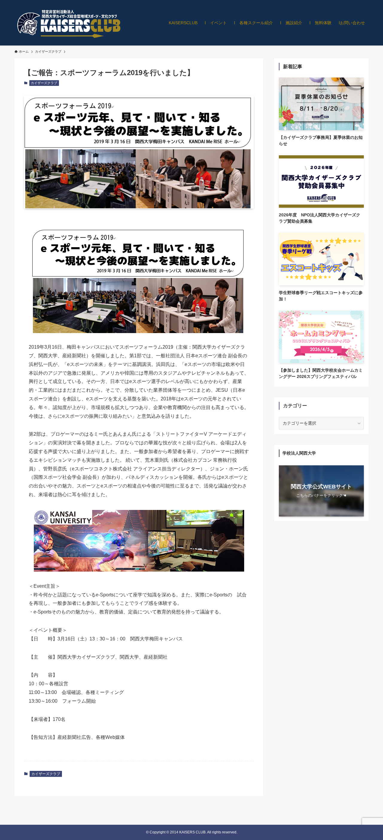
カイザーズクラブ (44, 83)
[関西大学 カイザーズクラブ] (68, 23)
